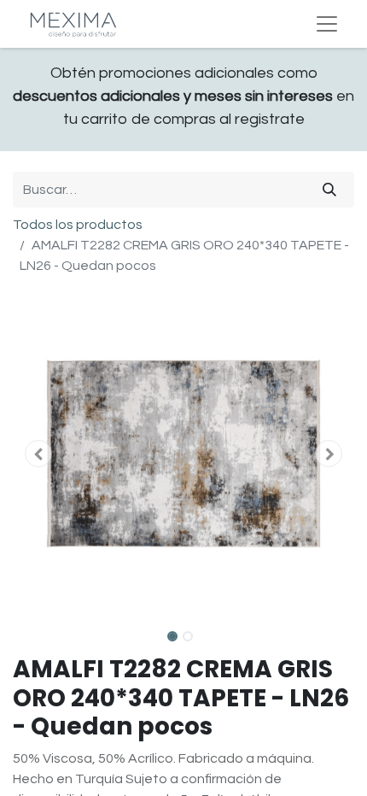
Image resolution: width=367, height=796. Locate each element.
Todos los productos (78, 224)
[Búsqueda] (329, 190)
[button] (38, 453)
